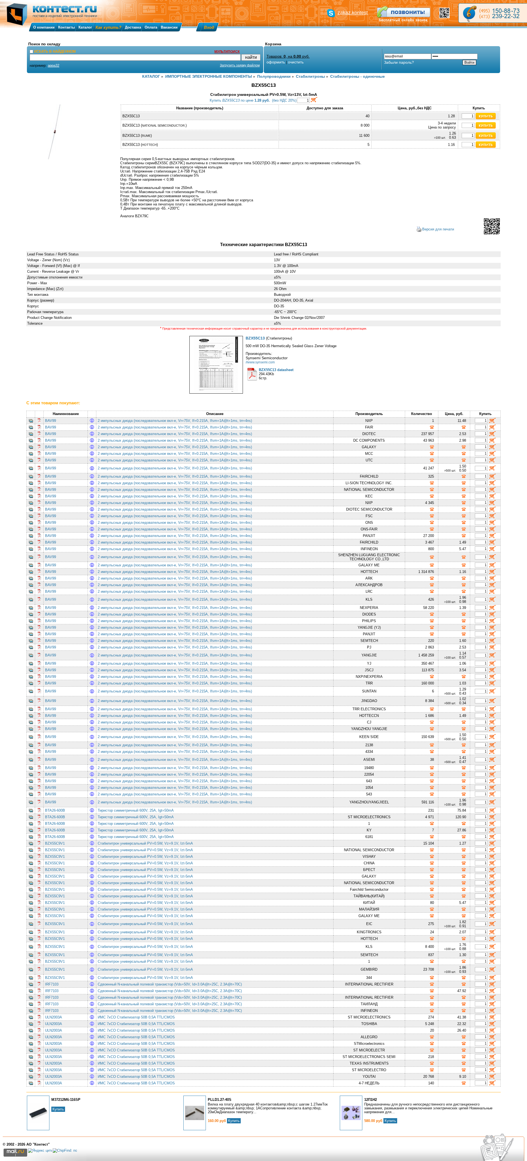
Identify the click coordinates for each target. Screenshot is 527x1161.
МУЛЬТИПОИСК (227, 52)
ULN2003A (53, 1017)
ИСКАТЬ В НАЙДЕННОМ (55, 51)
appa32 (53, 65)
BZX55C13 (255, 338)
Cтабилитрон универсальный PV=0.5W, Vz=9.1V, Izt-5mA (146, 843)
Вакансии (169, 27)
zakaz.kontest (353, 12)
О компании (44, 27)
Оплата (151, 27)
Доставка (133, 27)
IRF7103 (51, 984)
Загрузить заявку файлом (240, 65)
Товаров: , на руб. (288, 56)
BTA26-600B (55, 810)
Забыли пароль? (399, 62)
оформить (276, 62)
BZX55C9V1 (55, 843)
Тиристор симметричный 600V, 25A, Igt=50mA (137, 810)
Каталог (85, 27)
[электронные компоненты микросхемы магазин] (492, 13)
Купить (58, 1109)
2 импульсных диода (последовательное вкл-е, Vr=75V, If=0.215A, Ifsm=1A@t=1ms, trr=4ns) (176, 421)
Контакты (66, 27)
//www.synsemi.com (260, 362)
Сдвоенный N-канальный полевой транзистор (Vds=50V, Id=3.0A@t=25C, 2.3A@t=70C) (171, 984)
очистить (296, 62)
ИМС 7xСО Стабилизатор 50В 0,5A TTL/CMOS (137, 1017)
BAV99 (50, 421)
